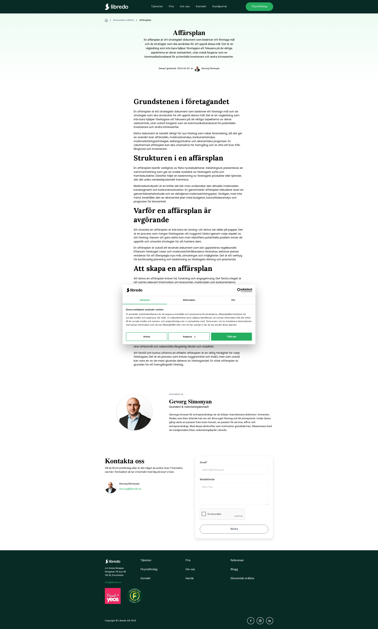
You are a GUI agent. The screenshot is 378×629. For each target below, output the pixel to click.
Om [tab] (233, 300)
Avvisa (146, 336)
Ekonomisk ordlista (123, 20)
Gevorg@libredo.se (130, 489)
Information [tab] (189, 300)
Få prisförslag (148, 569)
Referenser (237, 560)
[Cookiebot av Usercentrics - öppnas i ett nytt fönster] (239, 290)
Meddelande (207, 479)
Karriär (189, 578)
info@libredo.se (113, 582)
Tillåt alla (231, 336)
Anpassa (187, 336)
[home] (116, 6)
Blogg (234, 569)
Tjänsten (145, 560)
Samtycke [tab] (145, 300)
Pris (187, 560)
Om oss (190, 569)
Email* (203, 462)
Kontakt (145, 578)
